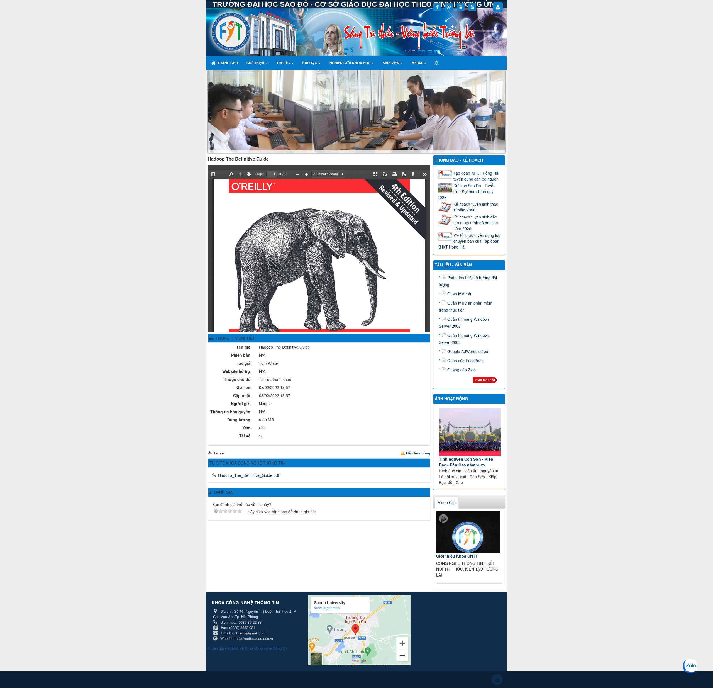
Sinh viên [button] (391, 62)
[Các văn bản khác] (486, 381)
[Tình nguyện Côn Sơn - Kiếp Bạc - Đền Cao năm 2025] (470, 432)
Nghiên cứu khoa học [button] (350, 62)
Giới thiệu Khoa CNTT (457, 556)
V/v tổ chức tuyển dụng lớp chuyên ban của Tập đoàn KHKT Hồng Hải (469, 241)
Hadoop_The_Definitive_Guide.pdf (248, 475)
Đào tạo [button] (310, 62)
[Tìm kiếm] (437, 63)
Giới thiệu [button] (255, 62)
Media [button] (417, 62)
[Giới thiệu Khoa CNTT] (468, 532)
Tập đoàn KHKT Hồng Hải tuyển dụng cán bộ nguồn (476, 176)
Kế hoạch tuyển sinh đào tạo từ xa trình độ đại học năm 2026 (475, 222)
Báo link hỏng (418, 453)
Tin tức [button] (284, 62)
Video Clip (447, 502)
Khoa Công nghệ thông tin (266, 648)
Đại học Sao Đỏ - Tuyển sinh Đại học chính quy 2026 (466, 191)
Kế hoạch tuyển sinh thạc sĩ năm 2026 (475, 207)
